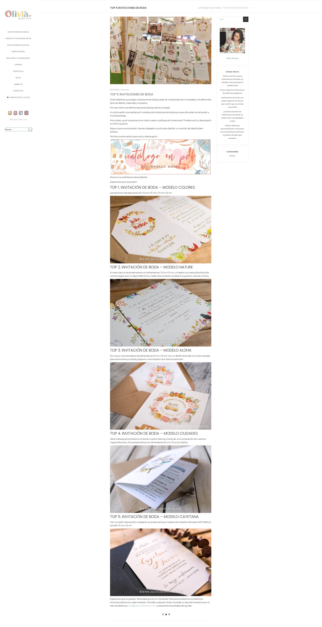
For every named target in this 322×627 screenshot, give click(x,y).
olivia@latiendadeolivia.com (141, 606)
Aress (25, 119)
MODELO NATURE (178, 267)
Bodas (218, 8)
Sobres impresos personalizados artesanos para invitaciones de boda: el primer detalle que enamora (232, 132)
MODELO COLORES (179, 187)
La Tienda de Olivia (205, 8)
